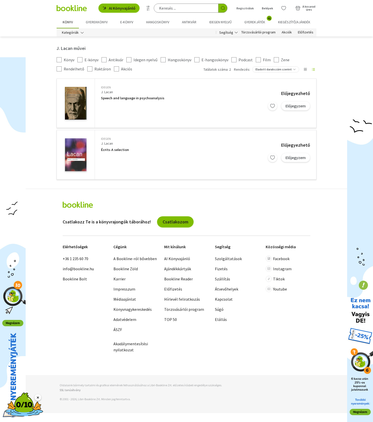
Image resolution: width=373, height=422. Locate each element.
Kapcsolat (224, 299)
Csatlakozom (175, 222)
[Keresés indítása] (222, 8)
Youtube (280, 289)
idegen (106, 87)
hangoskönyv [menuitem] (157, 22)
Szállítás (222, 278)
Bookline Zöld (125, 268)
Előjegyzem (295, 105)
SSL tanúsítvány (70, 390)
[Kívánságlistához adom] (272, 105)
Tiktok (279, 278)
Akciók (287, 32)
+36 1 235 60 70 (75, 258)
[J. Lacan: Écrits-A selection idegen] (76, 154)
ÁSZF (117, 329)
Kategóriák (70, 32)
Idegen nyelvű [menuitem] (220, 22)
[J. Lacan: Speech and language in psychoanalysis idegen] (76, 103)
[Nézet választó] (305, 69)
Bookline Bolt (75, 278)
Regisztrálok (245, 8)
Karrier (119, 278)
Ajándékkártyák (177, 268)
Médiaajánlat (124, 299)
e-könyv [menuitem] (126, 22)
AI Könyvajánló (122, 8)
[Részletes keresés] (148, 8)
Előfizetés (305, 32)
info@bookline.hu (78, 268)
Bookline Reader (178, 278)
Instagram (282, 268)
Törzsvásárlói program (258, 32)
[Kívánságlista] (283, 8)
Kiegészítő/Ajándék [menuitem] (294, 22)
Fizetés (221, 268)
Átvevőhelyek (226, 289)
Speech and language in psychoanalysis (132, 98)
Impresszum (124, 289)
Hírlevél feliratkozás (182, 299)
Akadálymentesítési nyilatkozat (130, 346)
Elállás (221, 319)
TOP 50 (170, 319)
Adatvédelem (124, 319)
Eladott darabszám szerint (274, 69)
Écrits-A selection (115, 150)
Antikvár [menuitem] (189, 22)
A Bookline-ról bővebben (135, 258)
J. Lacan (107, 92)
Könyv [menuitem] (68, 22)
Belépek (267, 8)
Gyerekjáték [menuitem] (257, 20)
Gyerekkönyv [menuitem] (97, 22)
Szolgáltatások (228, 258)
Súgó (219, 309)
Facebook (281, 258)
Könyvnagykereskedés (132, 309)
